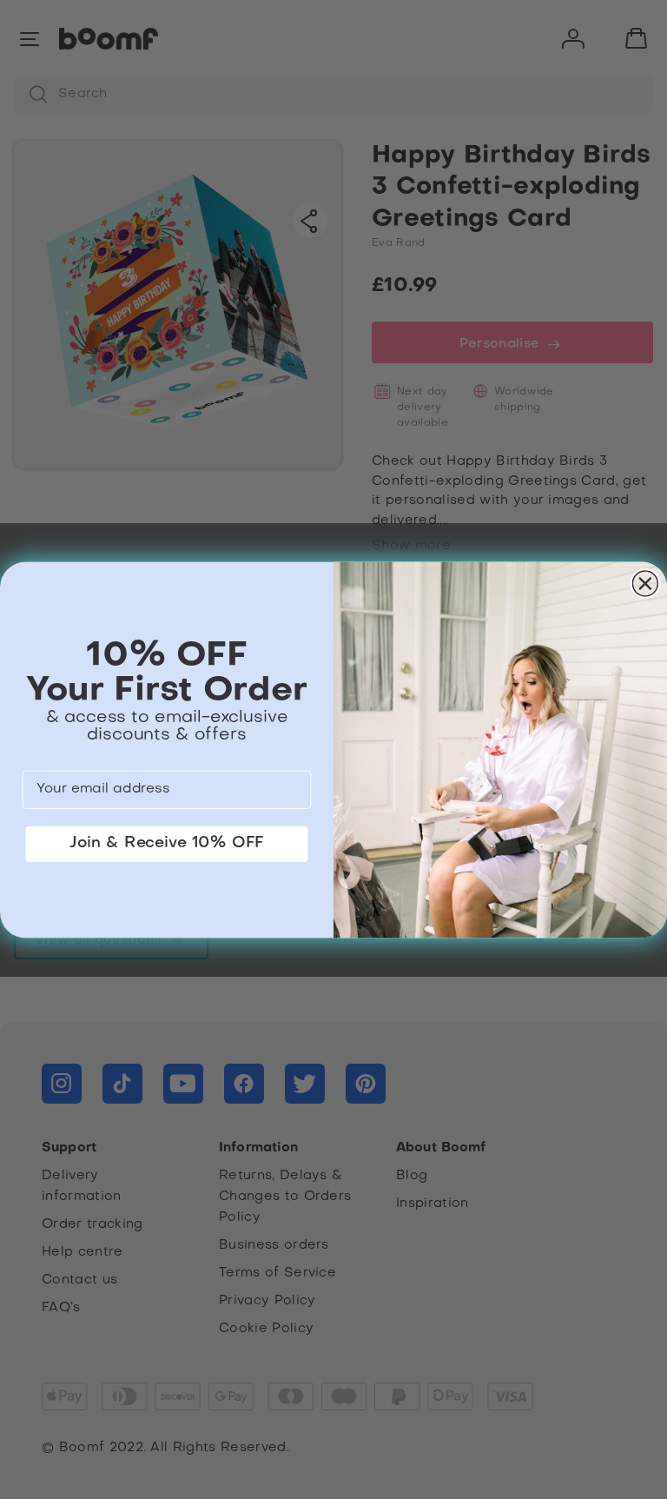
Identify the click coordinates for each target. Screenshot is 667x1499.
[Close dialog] (645, 583)
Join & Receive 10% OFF (166, 842)
